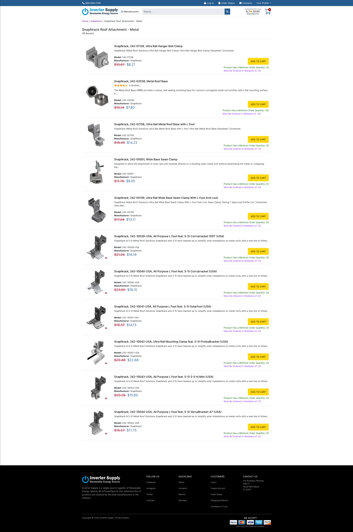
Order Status (228, 3)
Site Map (183, 500)
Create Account (218, 488)
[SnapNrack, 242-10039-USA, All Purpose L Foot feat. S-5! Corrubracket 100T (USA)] (97, 246)
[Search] (227, 12)
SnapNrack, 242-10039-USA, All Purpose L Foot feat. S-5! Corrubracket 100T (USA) (169, 236)
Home (85, 21)
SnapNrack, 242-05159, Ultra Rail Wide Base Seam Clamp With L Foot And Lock (166, 197)
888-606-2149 (93, 3)
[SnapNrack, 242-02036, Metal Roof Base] (97, 95)
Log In (210, 3)
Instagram (151, 488)
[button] (263, 3)
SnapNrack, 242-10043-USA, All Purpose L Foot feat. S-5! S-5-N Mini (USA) (163, 376)
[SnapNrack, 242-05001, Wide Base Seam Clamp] (97, 171)
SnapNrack (96, 21)
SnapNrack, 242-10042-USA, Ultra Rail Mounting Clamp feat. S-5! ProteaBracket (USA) (171, 341)
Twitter (149, 494)
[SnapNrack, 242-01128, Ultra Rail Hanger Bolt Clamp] (97, 56)
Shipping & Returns (219, 500)
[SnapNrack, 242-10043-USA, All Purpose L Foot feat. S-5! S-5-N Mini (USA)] (97, 387)
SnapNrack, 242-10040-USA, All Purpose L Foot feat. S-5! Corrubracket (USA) (165, 271)
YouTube (150, 500)
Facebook (151, 482)
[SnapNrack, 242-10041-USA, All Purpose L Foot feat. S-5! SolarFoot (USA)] (97, 317)
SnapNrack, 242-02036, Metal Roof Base (141, 81)
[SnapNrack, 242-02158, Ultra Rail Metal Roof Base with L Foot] (97, 134)
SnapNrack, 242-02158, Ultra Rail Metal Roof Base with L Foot (154, 124)
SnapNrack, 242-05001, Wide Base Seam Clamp (145, 159)
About (181, 482)
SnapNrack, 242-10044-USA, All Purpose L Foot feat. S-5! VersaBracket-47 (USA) (168, 412)
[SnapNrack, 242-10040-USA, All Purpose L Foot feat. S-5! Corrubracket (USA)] (97, 282)
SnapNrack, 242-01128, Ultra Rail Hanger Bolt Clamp (148, 46)
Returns (182, 494)
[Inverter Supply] (100, 11)
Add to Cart (258, 61)
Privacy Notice (122, 518)
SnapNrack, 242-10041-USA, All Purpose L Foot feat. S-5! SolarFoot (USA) (162, 306)
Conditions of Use (219, 506)
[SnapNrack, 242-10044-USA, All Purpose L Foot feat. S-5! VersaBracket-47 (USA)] (97, 422)
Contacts (247, 3)
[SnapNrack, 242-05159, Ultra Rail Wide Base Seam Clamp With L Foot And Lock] (97, 210)
